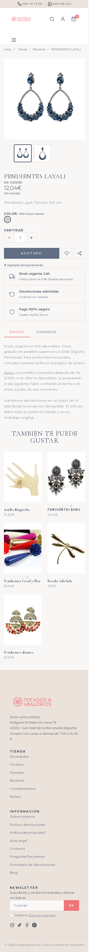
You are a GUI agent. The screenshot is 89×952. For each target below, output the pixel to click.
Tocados (16, 764)
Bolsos (15, 796)
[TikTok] (19, 925)
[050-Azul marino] (7, 219)
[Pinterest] (34, 925)
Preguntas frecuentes (27, 856)
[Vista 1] (23, 153)
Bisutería (39, 49)
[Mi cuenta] (62, 19)
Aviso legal (18, 841)
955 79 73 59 (32, 3)
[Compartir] (79, 253)
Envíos (17, 332)
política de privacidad (41, 915)
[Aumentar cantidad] (31, 238)
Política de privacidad (27, 832)
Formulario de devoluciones (32, 865)
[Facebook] (27, 925)
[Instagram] (12, 925)
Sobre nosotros (22, 816)
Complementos (22, 789)
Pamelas (17, 772)
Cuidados (46, 332)
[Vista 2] (42, 153)
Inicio (7, 49)
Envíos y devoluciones (27, 825)
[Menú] (14, 40)
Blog (14, 872)
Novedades (19, 756)
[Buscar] (51, 19)
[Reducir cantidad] (9, 238)
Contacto (17, 849)
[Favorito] (66, 253)
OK (71, 905)
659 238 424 (62, 3)
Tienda (22, 49)
